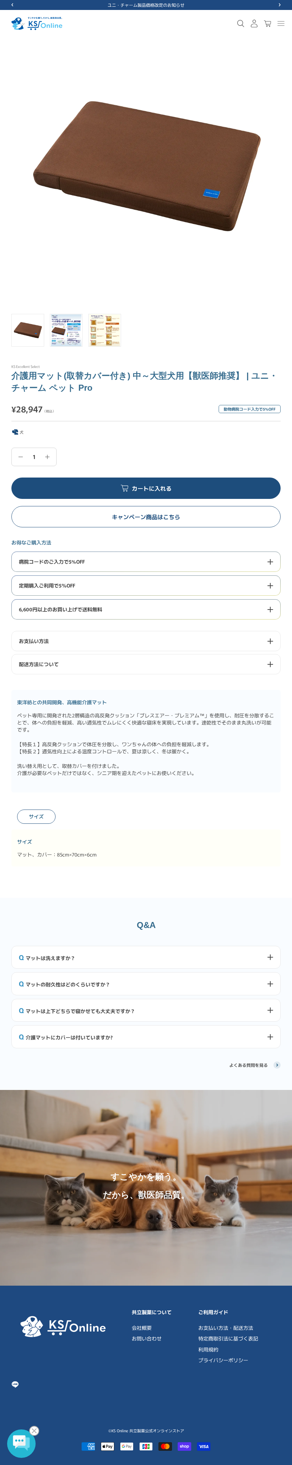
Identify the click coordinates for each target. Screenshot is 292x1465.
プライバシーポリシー (223, 1360)
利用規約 (208, 1349)
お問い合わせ (147, 1338)
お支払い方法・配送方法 (225, 1327)
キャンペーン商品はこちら (146, 516)
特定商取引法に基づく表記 (228, 1338)
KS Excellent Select (25, 366)
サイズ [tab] (36, 816)
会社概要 (142, 1327)
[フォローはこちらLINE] (15, 1384)
